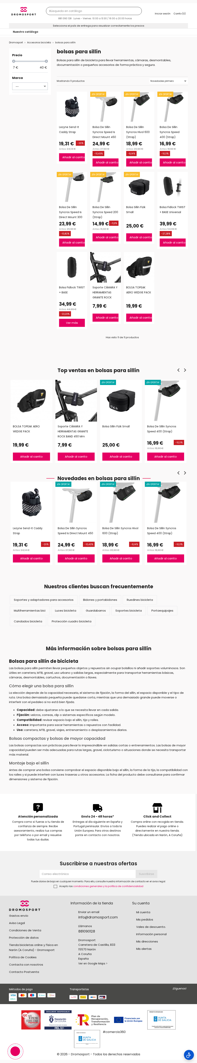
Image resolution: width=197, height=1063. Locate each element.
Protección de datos (24, 938)
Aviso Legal (17, 923)
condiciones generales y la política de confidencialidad (108, 886)
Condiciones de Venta (25, 930)
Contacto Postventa (24, 972)
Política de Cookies (23, 957)
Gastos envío (18, 916)
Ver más (72, 323)
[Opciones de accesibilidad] (189, 1055)
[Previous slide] (179, 370)
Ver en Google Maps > (93, 963)
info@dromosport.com (98, 917)
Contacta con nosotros (26, 965)
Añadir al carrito (73, 157)
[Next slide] (185, 370)
